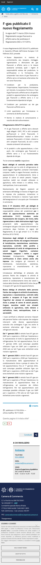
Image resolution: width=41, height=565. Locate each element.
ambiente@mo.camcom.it (24, 463)
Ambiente (34, 14)
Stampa (35, 406)
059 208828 (19, 457)
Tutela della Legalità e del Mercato (17, 14)
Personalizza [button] (20, 560)
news (6, 16)
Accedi (3, 2)
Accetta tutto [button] (21, 553)
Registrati (10, 2)
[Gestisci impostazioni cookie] (39, 282)
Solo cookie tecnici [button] (20, 547)
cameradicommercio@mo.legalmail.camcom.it (21, 514)
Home (2, 14)
